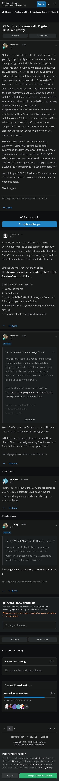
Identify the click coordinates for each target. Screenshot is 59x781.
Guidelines (40, 758)
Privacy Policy (17, 737)
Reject (10, 775)
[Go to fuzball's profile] (14, 706)
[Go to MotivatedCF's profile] (22, 706)
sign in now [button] (16, 609)
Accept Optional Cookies (40, 775)
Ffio (38, 352)
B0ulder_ (14, 479)
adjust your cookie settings (29, 764)
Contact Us (32, 737)
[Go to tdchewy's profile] (5, 46)
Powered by (29, 745)
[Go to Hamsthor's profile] (7, 706)
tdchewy (14, 44)
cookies (12, 761)
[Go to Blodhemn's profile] (18, 706)
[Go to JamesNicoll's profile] (10, 706)
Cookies (44, 737)
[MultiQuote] (4, 326)
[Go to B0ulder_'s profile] (5, 481)
